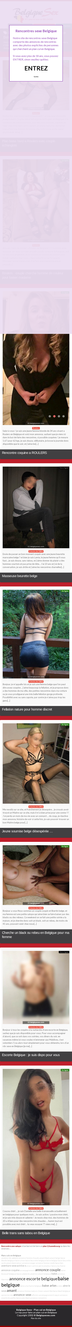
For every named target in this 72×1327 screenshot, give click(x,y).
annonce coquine (10, 1270)
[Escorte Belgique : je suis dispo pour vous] (36, 988)
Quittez (36, 76)
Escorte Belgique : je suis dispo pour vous (31, 1055)
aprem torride (7, 1295)
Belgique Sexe (24, 1309)
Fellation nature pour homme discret (27, 709)
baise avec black (23, 1298)
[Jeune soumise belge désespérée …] (36, 764)
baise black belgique (61, 1291)
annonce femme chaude (29, 1258)
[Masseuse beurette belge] (36, 508)
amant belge (55, 1258)
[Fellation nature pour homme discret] (36, 635)
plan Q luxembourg (51, 1246)
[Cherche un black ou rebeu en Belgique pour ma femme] (36, 876)
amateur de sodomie (9, 1258)
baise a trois (20, 1260)
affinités (35, 1295)
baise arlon (49, 1285)
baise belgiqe (52, 1260)
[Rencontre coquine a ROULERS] (36, 359)
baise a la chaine (58, 1266)
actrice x (21, 1265)
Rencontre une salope (11, 1246)
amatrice (34, 1274)
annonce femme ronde (45, 1263)
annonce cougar (28, 1263)
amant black (44, 1258)
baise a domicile (23, 1274)
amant (12, 1290)
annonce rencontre (38, 1298)
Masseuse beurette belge (19, 576)
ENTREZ (36, 68)
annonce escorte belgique (33, 1278)
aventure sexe (9, 1265)
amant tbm (48, 1291)
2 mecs (41, 1291)
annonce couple (48, 1269)
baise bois (59, 1263)
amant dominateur (14, 1263)
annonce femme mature (27, 1291)
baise (54, 1273)
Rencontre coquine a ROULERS (24, 453)
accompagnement (27, 1270)
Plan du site (36, 1318)
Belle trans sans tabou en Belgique (26, 1233)
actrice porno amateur (41, 1266)
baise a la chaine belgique (31, 1286)
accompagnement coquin (49, 1295)
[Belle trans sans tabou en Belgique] (36, 1138)
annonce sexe (22, 1294)
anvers (29, 1266)
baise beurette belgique (35, 1260)
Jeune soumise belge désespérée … (27, 831)
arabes (60, 1286)
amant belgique (44, 1274)
